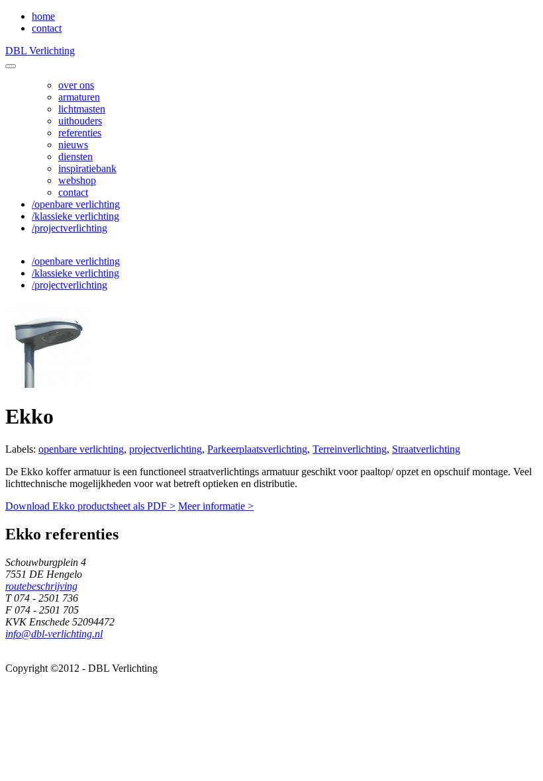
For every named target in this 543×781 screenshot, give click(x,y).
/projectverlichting (69, 228)
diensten (75, 156)
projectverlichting (165, 449)
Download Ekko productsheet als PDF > (90, 506)
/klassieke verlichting (75, 216)
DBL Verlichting (40, 50)
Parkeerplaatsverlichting (257, 449)
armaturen (79, 97)
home (43, 16)
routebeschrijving (41, 586)
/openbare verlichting (76, 204)
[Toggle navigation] (10, 66)
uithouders (80, 120)
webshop (77, 180)
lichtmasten (81, 109)
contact (47, 28)
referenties (79, 132)
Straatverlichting (426, 449)
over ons (76, 85)
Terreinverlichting (350, 449)
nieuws (73, 144)
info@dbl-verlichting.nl (54, 633)
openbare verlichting (81, 449)
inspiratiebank (87, 168)
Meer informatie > (216, 506)
